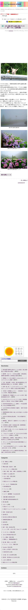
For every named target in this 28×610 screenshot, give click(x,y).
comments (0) (21, 182)
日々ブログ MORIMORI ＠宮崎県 (10, 4)
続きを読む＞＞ (5, 174)
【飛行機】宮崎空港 (8, 497)
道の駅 (4, 514)
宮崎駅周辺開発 (6, 519)
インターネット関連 (8, 532)
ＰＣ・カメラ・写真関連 (9, 484)
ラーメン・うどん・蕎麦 (9, 544)
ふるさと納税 (6, 560)
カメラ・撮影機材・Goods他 (11, 494)
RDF (15, 583)
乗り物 (4, 502)
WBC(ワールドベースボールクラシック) (13, 509)
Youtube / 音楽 (6, 547)
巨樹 (5, 463)
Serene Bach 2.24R (17, 584)
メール (19, 581)
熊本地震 (6, 478)
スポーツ (5, 504)
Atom (17, 583)
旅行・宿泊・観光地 (8, 527)
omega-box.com (17, 586)
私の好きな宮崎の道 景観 (9, 517)
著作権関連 (6, 486)
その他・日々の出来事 (8, 554)
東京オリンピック (8, 506)
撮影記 (5, 491)
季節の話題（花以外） (8, 466)
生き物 (4, 524)
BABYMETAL (7, 552)
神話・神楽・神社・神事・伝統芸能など (13, 471)
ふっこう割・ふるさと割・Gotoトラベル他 (14, 529)
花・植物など (24, 180)
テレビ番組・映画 (7, 537)
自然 (4, 522)
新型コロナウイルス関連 (9, 481)
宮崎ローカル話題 (8, 473)
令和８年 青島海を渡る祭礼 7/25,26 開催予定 (14, 416)
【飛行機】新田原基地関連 (9, 499)
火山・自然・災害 (8, 476)
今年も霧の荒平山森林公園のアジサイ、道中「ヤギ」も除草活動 (13, 26)
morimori (11, 30)
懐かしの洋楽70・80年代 (10, 549)
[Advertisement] (14, 47)
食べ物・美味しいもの (8, 542)
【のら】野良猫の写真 (8, 534)
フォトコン (6, 489)
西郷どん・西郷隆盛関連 (9, 539)
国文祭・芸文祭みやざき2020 (10, 557)
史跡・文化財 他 (7, 512)
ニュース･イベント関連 (8, 469)
